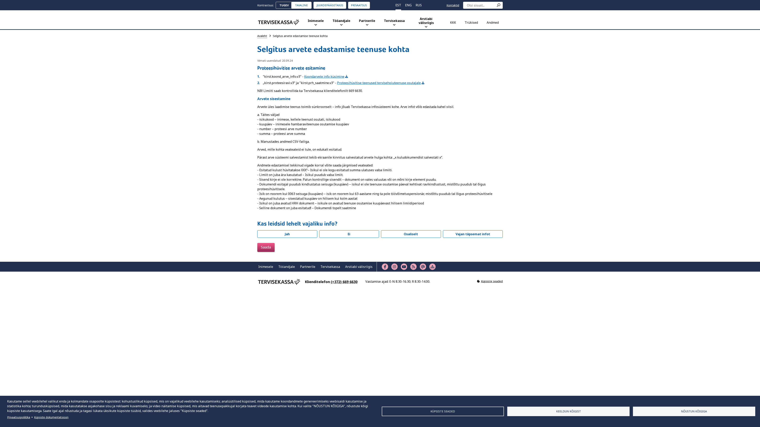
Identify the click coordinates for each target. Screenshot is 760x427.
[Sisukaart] (432, 266)
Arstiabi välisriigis (426, 21)
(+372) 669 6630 (344, 281)
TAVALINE (301, 5)
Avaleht (262, 36)
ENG (408, 5)
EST (398, 5)
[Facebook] (385, 266)
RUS (419, 5)
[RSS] (413, 266)
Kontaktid (452, 5)
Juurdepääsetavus (329, 5)
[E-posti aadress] (423, 266)
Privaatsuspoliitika (18, 417)
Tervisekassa (394, 21)
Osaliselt (411, 234)
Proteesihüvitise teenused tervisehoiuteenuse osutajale (379, 83)
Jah (287, 234)
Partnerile (367, 21)
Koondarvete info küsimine (324, 76)
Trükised (471, 22)
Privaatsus (359, 5)
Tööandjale (341, 21)
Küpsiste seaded (442, 411)
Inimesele (316, 21)
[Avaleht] (278, 22)
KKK (453, 22)
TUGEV (284, 5)
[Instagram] (394, 266)
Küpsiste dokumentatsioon (51, 417)
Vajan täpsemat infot (473, 234)
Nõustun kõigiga (694, 411)
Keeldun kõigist (568, 411)
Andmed (493, 22)
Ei (349, 234)
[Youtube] (404, 266)
